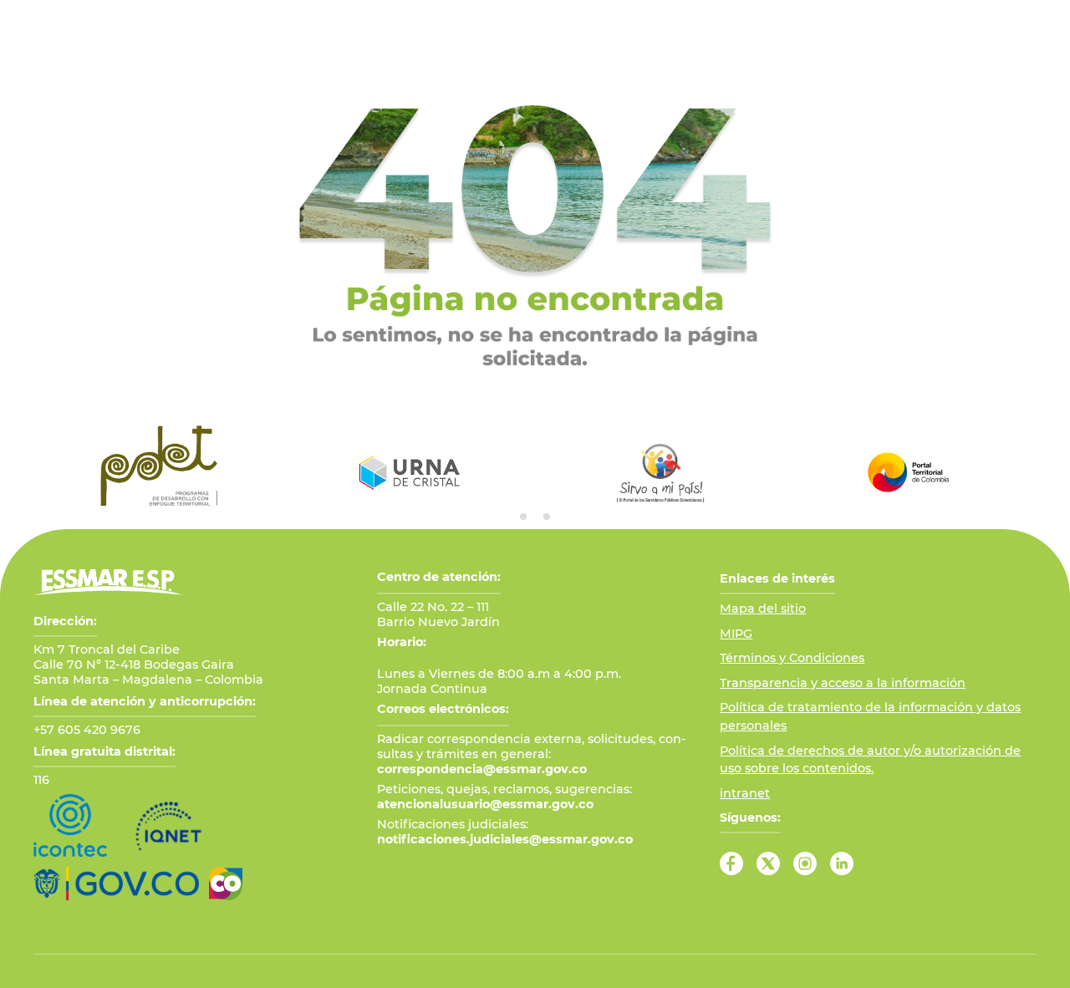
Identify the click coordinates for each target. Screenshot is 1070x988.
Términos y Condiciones (792, 657)
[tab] (523, 516)
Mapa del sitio (763, 608)
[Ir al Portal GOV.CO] (116, 883)
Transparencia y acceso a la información (843, 682)
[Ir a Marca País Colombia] (225, 883)
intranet (745, 793)
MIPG (736, 633)
